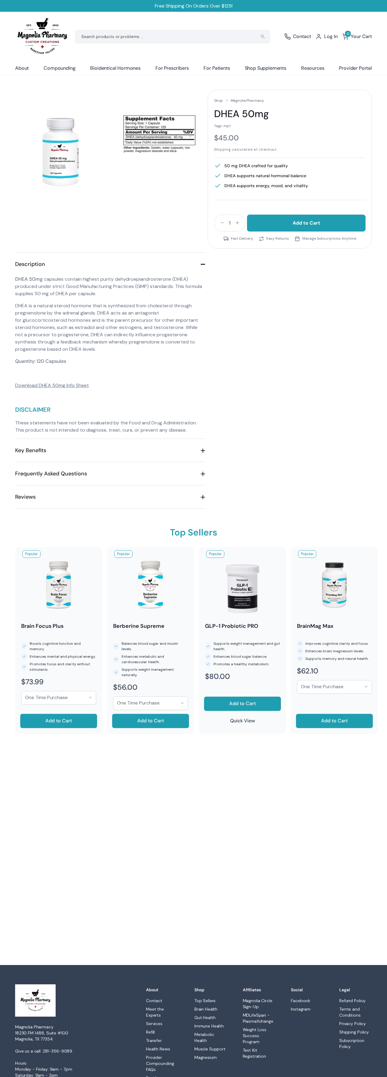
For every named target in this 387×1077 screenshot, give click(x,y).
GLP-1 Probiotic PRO (231, 626)
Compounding (59, 68)
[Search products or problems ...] (262, 36)
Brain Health (205, 1009)
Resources (312, 68)
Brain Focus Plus (42, 626)
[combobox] (172, 36)
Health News (158, 1049)
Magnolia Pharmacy (247, 100)
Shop (218, 100)
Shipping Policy (354, 1032)
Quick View (242, 720)
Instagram (301, 1009)
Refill (150, 1032)
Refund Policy (352, 1000)
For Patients (216, 68)
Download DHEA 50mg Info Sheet (52, 385)
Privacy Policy (352, 1023)
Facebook (300, 1000)
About (22, 68)
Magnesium (205, 1057)
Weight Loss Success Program (254, 1035)
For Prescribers (172, 68)
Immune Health (209, 1026)
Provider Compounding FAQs (160, 1063)
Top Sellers (205, 1000)
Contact (154, 1000)
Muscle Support (210, 1049)
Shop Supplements (265, 68)
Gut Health (205, 1017)
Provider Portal (355, 68)
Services (154, 1023)
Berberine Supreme (138, 626)
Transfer (154, 1040)
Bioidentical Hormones (115, 68)
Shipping (222, 149)
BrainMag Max (315, 626)
